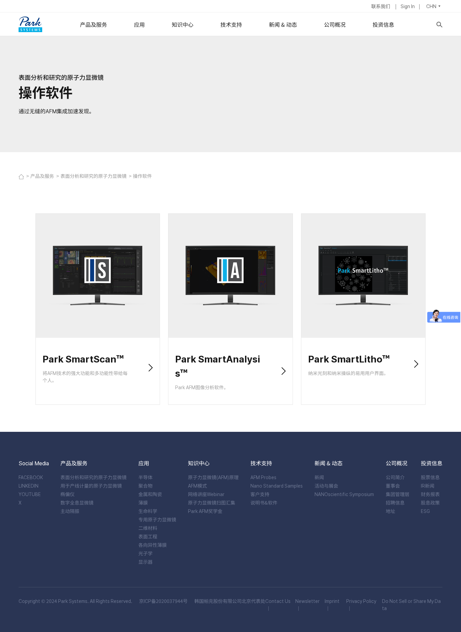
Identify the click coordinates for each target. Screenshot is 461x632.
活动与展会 (326, 485)
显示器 (145, 561)
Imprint (332, 601)
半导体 (145, 477)
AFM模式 (197, 485)
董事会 (393, 485)
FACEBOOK (31, 477)
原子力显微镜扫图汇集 (211, 502)
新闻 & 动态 (283, 24)
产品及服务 (93, 24)
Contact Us (278, 601)
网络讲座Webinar (206, 494)
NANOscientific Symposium (344, 494)
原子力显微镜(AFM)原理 (213, 477)
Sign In (408, 6)
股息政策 (430, 502)
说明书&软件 (263, 502)
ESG (425, 511)
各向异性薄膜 (152, 544)
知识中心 (182, 24)
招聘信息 (395, 502)
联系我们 (381, 6)
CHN (431, 6)
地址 (390, 511)
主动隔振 (69, 511)
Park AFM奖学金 (205, 511)
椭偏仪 (67, 494)
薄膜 (143, 502)
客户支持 (259, 494)
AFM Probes (263, 477)
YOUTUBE (30, 494)
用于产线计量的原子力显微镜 (91, 485)
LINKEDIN (28, 485)
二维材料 (147, 527)
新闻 (319, 477)
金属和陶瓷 (150, 494)
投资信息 (383, 24)
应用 (139, 24)
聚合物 (145, 485)
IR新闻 (427, 485)
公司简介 (395, 477)
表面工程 (147, 536)
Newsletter (307, 601)
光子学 (145, 553)
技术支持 (231, 24)
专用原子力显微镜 (157, 519)
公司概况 (335, 24)
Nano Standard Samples (276, 485)
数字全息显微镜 (76, 502)
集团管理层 (397, 494)
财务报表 (430, 494)
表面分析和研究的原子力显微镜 (94, 175)
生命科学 (147, 511)
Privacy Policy (361, 601)
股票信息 (430, 477)
